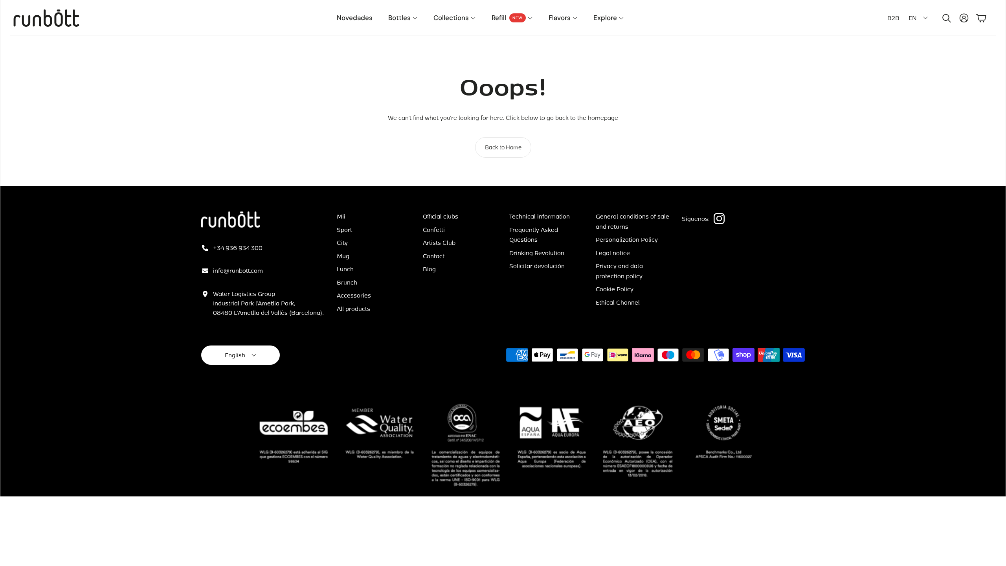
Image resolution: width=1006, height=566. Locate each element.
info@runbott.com (238, 270)
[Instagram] (719, 218)
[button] (945, 18)
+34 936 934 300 (238, 248)
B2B (893, 18)
